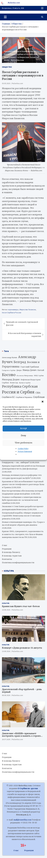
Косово (9, 374)
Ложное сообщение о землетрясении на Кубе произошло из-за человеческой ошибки (21, 500)
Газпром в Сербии (8, 370)
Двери (19, 370)
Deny (23, 435)
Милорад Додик (11, 379)
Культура (5, 603)
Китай (40, 370)
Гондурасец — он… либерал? (15, 462)
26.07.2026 (6, 739)
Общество (7, 67)
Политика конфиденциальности (18, 562)
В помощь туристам (12, 556)
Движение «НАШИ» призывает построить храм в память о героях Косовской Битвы (21, 736)
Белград (20, 362)
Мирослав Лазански (28, 309)
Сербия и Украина (24, 397)
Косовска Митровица (25, 375)
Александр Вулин (9, 357)
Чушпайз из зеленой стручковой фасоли (22, 323)
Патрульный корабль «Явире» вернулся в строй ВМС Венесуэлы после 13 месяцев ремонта (22, 516)
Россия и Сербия (18, 392)
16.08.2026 (6, 610)
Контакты (7, 559)
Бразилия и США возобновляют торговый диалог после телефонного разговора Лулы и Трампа (23, 484)
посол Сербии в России (11, 312)
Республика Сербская (20, 386)
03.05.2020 (6, 83)
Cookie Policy (23, 449)
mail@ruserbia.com (22, 820)
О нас (4, 545)
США (37, 392)
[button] (42, 401)
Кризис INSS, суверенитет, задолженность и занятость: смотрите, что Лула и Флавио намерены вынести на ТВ (22, 534)
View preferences (23, 442)
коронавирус (13, 309)
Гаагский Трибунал (29, 367)
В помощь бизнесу (11, 552)
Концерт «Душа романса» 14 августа (22, 648)
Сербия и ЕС (8, 397)
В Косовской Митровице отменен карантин (24, 334)
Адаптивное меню (42, 8)
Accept (23, 428)
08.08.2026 (6, 695)
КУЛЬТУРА (9, 570)
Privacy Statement (25, 451)
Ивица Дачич (29, 370)
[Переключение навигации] (5, 17)
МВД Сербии (39, 375)
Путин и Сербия (24, 383)
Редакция (6, 549)
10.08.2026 (6, 651)
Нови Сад (14, 383)
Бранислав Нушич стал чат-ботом (21, 606)
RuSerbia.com (17, 83)
